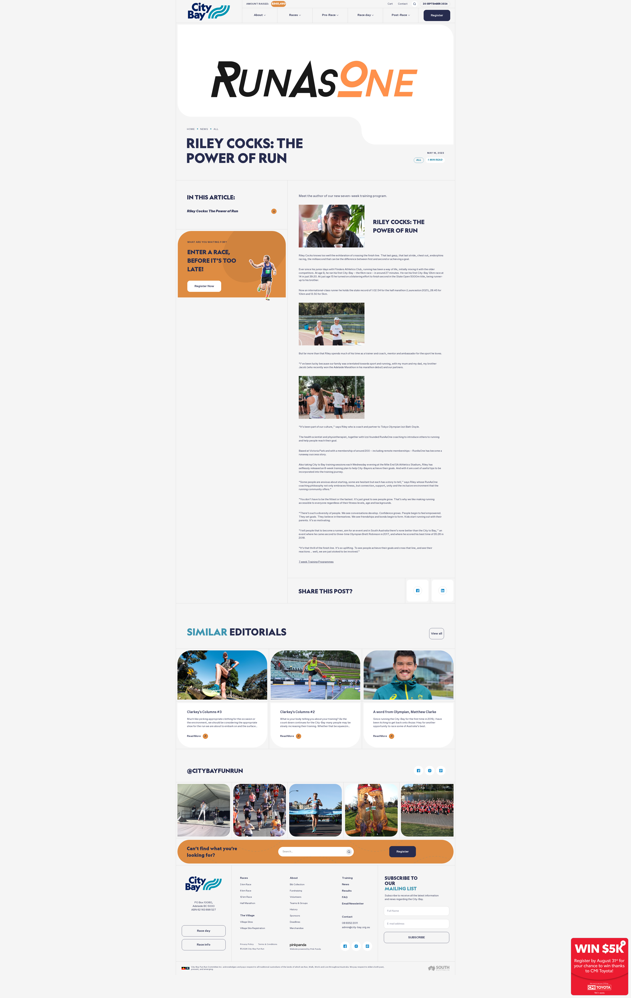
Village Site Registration (252, 928)
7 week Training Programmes (316, 562)
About (258, 15)
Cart (390, 4)
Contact (403, 4)
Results (347, 891)
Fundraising (296, 891)
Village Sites (246, 922)
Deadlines (295, 922)
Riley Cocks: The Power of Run (212, 211)
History (294, 909)
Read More (194, 736)
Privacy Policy (247, 944)
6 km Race (245, 891)
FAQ (345, 897)
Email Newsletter (353, 903)
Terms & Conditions (267, 944)
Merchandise (297, 928)
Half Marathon (247, 903)
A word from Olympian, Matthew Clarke (404, 712)
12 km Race (246, 897)
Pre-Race (329, 15)
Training (347, 878)
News (345, 884)
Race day (364, 15)
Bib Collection (297, 884)
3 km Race (245, 884)
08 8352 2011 (350, 923)
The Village (247, 915)
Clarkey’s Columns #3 (204, 712)
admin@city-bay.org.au (356, 927)
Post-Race (399, 15)
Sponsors (295, 916)
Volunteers (295, 897)
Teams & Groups (299, 903)
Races (293, 15)
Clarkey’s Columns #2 (297, 712)
